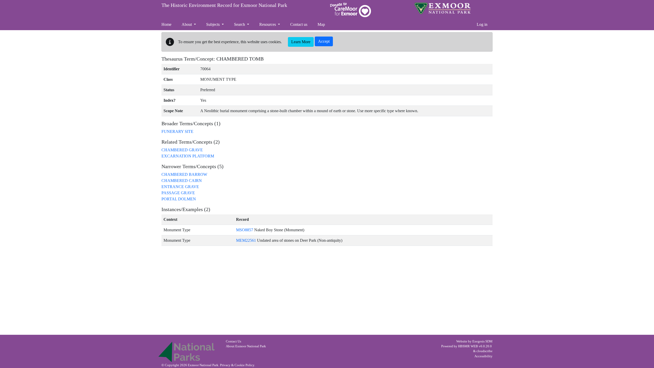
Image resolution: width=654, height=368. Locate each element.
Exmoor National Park (442, 8)
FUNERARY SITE (177, 131)
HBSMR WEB (468, 346)
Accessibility (483, 356)
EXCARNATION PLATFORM (187, 156)
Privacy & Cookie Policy (237, 365)
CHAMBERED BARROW (184, 174)
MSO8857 (244, 230)
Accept (324, 41)
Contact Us (233, 341)
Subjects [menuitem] (213, 24)
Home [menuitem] (166, 24)
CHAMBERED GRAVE (182, 150)
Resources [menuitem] (268, 24)
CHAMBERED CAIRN (181, 180)
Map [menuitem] (321, 24)
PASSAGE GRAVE (178, 193)
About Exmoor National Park (246, 346)
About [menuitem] (187, 24)
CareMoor (350, 10)
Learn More (300, 42)
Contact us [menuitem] (298, 24)
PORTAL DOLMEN (178, 199)
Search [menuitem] (240, 24)
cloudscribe (484, 351)
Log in (482, 24)
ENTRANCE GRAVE (180, 187)
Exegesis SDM (482, 341)
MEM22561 (246, 240)
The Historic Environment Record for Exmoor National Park (224, 5)
